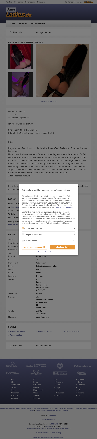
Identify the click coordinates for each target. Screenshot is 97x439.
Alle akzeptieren (63, 247)
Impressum (54, 252)
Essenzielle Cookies (33, 228)
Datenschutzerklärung (64, 207)
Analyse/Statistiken (33, 234)
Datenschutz (42, 252)
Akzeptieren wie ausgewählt (34, 247)
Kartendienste (30, 241)
